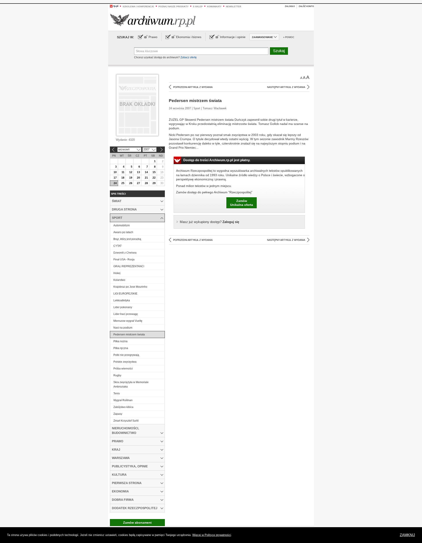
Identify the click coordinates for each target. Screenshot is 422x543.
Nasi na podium (122, 327)
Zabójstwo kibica (123, 407)
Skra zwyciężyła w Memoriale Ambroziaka (131, 384)
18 (122, 177)
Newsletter (233, 6)
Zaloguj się (209, 222)
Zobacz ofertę (188, 57)
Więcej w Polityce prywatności (211, 535)
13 (138, 172)
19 (130, 177)
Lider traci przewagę (125, 314)
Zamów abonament (137, 522)
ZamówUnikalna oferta (241, 203)
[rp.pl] (114, 6)
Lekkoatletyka (121, 300)
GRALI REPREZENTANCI (128, 266)
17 (115, 177)
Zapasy (117, 413)
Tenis (116, 393)
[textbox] (201, 51)
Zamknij (407, 535)
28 (146, 183)
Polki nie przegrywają (126, 355)
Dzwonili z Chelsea (124, 252)
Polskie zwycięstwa (124, 361)
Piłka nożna (120, 341)
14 (146, 172)
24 (115, 183)
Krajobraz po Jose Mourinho (130, 286)
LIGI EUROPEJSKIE (125, 293)
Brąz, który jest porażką (127, 239)
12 (130, 172)
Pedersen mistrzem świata (129, 334)
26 (130, 183)
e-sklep (198, 6)
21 (146, 177)
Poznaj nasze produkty (173, 6)
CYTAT (117, 245)
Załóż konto (306, 6)
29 (154, 183)
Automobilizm (121, 225)
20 (138, 177)
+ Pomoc (288, 37)
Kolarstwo (119, 280)
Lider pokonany (122, 307)
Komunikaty (214, 6)
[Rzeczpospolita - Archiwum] (152, 20)
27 (138, 183)
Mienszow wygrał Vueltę (127, 320)
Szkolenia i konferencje (138, 6)
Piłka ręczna (120, 348)
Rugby (117, 375)
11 (123, 172)
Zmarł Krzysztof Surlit (125, 420)
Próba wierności (123, 368)
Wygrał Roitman (123, 400)
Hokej (116, 273)
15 (154, 172)
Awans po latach (123, 232)
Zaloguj (290, 6)
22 (154, 177)
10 (115, 172)
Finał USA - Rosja (124, 259)
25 (122, 183)
